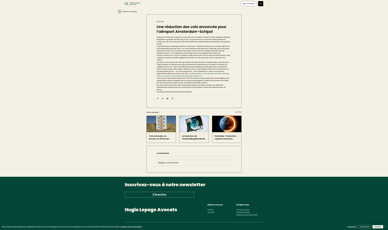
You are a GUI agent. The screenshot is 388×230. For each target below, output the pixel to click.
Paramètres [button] (352, 227)
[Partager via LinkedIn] (167, 98)
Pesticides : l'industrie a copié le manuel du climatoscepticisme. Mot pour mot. (226, 137)
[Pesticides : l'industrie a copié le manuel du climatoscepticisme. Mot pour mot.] (226, 124)
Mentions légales (243, 212)
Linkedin (210, 209)
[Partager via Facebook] (158, 98)
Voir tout (238, 112)
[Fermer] (385, 226)
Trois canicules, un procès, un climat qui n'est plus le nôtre (159, 137)
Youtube (210, 212)
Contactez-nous (243, 209)
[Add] (135, 10)
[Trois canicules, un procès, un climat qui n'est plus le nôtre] (161, 124)
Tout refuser (365, 227)
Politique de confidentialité (247, 214)
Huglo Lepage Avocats (151, 210)
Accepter (377, 227)
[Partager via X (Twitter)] (162, 98)
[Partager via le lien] (172, 98)
